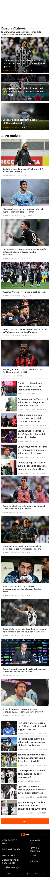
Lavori (33, 855)
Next (25, 821)
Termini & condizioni (35, 849)
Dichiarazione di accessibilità (10, 861)
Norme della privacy (36, 842)
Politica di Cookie (11, 849)
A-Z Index (34, 861)
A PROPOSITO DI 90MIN (10, 842)
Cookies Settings (10, 867)
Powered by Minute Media (20, 874)
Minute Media (9, 855)
